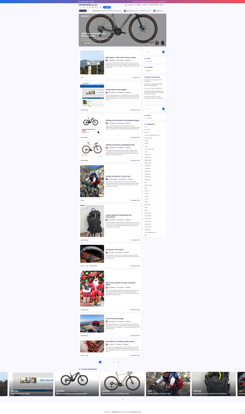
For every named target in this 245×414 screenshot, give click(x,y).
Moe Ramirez (88, 42)
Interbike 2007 (148, 157)
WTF (146, 235)
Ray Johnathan (147, 96)
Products (147, 196)
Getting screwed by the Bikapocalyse (120, 145)
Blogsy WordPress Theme (135, 412)
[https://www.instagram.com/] (90, 7)
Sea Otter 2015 (148, 224)
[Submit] (163, 52)
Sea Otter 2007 (148, 213)
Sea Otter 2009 (148, 218)
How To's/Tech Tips (149, 149)
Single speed (147, 229)
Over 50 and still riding (114, 319)
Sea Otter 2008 (148, 215)
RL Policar (112, 252)
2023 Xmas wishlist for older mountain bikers (120, 284)
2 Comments (118, 344)
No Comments (120, 60)
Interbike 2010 (148, 165)
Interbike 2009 (148, 163)
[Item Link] (31, 384)
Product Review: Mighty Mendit (155, 88)
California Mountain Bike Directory (152, 135)
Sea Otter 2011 (148, 221)
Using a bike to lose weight (116, 90)
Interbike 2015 (148, 176)
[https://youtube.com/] (92, 7)
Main (146, 182)
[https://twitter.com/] (84, 7)
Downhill (146, 140)
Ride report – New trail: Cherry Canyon (121, 57)
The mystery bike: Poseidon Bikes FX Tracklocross (95, 10)
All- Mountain (147, 129)
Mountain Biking (148, 185)
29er (146, 126)
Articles (146, 132)
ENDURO (147, 143)
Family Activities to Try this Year (118, 176)
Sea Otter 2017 (148, 226)
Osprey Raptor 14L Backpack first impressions (98, 34)
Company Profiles (148, 138)
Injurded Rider (148, 154)
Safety (146, 207)
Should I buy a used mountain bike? (127, 10)
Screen (146, 210)
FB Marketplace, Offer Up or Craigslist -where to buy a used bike (162, 10)
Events (146, 146)
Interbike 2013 (148, 174)
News (146, 188)
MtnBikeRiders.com (88, 4)
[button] (96, 7)
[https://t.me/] (87, 7)
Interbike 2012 (148, 171)
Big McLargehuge (113, 179)
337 (114, 362)
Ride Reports (147, 204)
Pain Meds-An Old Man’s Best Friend (120, 341)
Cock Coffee (149, 61)
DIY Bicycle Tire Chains (114, 250)
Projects (146, 199)
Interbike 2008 (148, 160)
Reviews (146, 201)
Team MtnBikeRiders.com (150, 232)
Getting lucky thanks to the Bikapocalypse (122, 120)
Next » (118, 362)
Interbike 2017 (148, 179)
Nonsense (147, 190)
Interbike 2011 (147, 168)
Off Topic (147, 193)
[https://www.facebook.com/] (81, 7)
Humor (146, 151)
